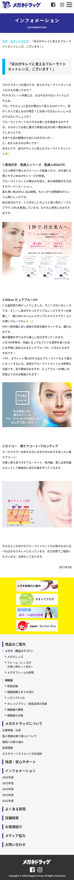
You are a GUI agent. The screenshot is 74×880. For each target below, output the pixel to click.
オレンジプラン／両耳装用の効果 (27, 703)
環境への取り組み (13, 742)
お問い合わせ (15, 844)
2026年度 (8, 777)
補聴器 (9, 680)
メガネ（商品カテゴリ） (19, 651)
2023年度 (8, 795)
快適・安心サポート (20, 762)
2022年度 (8, 801)
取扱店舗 (12, 686)
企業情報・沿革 (11, 730)
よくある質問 (15, 809)
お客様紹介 (13, 827)
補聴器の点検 (15, 715)
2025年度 (8, 783)
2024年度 (8, 789)
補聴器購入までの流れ (20, 692)
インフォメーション (20, 770)
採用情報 (7, 748)
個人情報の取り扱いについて (19, 736)
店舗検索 (12, 818)
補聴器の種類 (15, 709)
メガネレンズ (15, 656)
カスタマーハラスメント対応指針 (22, 753)
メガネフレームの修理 (20, 672)
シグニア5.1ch (16, 698)
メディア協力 (15, 835)
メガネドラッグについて (24, 723)
